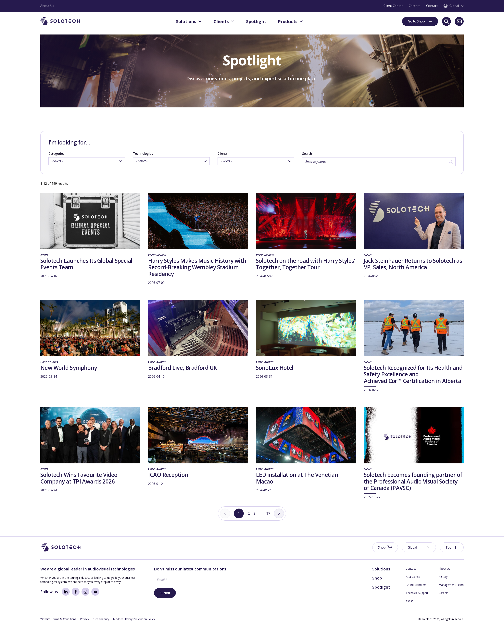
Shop (377, 578)
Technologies (143, 153)
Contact (411, 568)
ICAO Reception (168, 474)
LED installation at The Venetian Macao (297, 478)
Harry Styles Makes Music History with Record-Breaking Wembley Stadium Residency (197, 267)
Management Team (451, 585)
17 (268, 513)
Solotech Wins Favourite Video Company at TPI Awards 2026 (79, 478)
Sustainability (101, 619)
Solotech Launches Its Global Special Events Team (86, 264)
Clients (223, 153)
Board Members (416, 585)
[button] (419, 547)
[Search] (446, 21)
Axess (409, 601)
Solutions (381, 569)
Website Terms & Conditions (58, 619)
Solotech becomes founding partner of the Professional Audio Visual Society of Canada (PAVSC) (413, 481)
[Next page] (279, 513)
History (443, 577)
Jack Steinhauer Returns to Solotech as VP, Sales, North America (413, 264)
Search (307, 153)
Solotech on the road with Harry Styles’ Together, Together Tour (305, 264)
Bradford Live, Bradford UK (182, 367)
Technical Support (417, 593)
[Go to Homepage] (61, 547)
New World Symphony (68, 367)
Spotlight (381, 587)
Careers (443, 593)
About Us (444, 568)
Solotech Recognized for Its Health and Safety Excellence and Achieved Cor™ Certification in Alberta (414, 374)
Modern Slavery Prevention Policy (134, 619)
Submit (165, 593)
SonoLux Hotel (275, 367)
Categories (56, 153)
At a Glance (413, 577)
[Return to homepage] (60, 21)
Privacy (84, 619)
